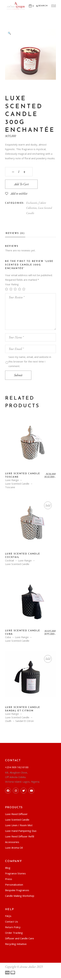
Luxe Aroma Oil (14, 847)
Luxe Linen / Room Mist (19, 825)
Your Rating (12, 284)
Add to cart (21, 184)
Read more (30, 525)
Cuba (8, 637)
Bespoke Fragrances (17, 890)
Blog (7, 867)
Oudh (8, 721)
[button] (9, 33)
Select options (30, 445)
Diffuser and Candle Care (19, 938)
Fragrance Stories (15, 873)
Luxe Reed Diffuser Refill (19, 836)
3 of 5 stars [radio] (16, 288)
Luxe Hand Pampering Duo (20, 830)
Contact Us (11, 921)
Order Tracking (14, 932)
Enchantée (31, 203)
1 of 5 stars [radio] (7, 288)
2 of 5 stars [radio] (11, 288)
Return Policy (13, 927)
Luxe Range (12, 480)
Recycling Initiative (16, 944)
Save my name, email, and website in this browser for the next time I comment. (29, 361)
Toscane (10, 487)
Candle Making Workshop (19, 895)
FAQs (8, 916)
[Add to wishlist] (10, 423)
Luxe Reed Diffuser (16, 814)
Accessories (12, 842)
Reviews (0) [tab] (15, 233)
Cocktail (9, 560)
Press (8, 879)
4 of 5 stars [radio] (20, 288)
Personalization (14, 884)
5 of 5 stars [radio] (24, 288)
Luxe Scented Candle (17, 483)
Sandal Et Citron (24, 721)
